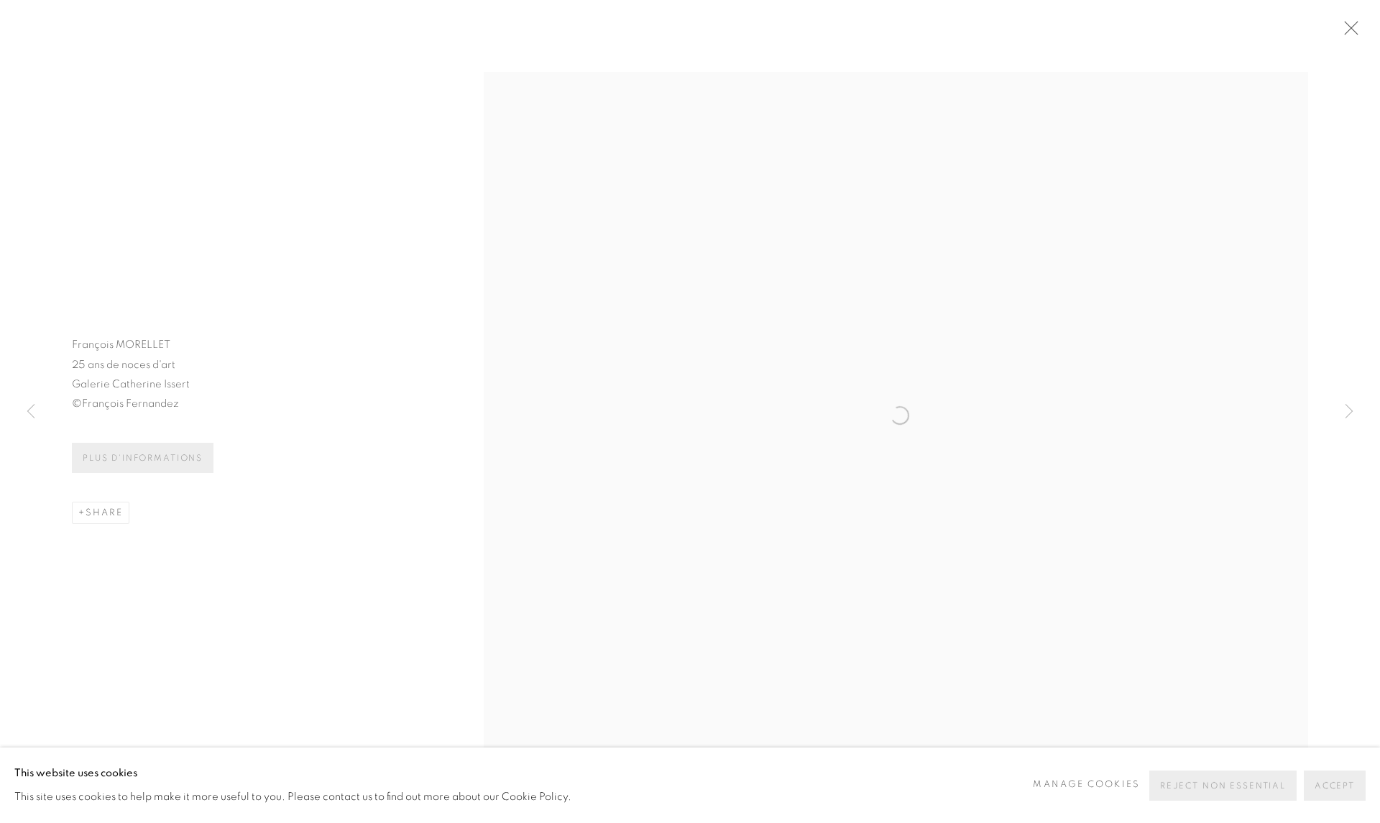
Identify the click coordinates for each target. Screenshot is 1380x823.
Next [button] (1349, 412)
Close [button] (1347, 32)
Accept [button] (1335, 785)
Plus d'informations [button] (143, 458)
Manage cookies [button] (1086, 784)
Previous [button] (31, 412)
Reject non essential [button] (1223, 785)
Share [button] (104, 513)
